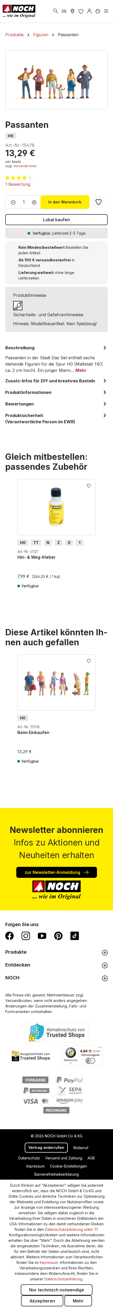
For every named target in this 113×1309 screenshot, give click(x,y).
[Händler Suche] (72, 11)
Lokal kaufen (56, 219)
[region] (56, 79)
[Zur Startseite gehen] (19, 11)
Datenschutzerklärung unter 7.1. (72, 1229)
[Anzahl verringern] (11, 202)
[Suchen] (56, 11)
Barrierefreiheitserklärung (56, 1174)
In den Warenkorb (64, 202)
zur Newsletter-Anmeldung (53, 872)
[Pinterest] (58, 936)
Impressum (35, 1166)
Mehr (78, 1300)
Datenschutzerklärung (63, 1279)
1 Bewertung (17, 184)
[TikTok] (74, 936)
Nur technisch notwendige (56, 1289)
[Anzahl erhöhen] (35, 202)
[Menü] (106, 11)
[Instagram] (26, 936)
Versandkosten (25, 166)
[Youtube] (42, 936)
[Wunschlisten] (81, 11)
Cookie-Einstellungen (68, 1166)
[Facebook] (9, 936)
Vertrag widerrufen (46, 1147)
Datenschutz (29, 1158)
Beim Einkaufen (33, 732)
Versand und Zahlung (63, 1158)
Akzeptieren (42, 1300)
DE (64, 11)
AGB (91, 1158)
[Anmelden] (89, 11)
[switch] (90, 1061)
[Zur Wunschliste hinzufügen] (89, 485)
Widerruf (80, 1148)
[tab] (56, 359)
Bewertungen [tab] (19, 404)
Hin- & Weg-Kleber (36, 557)
